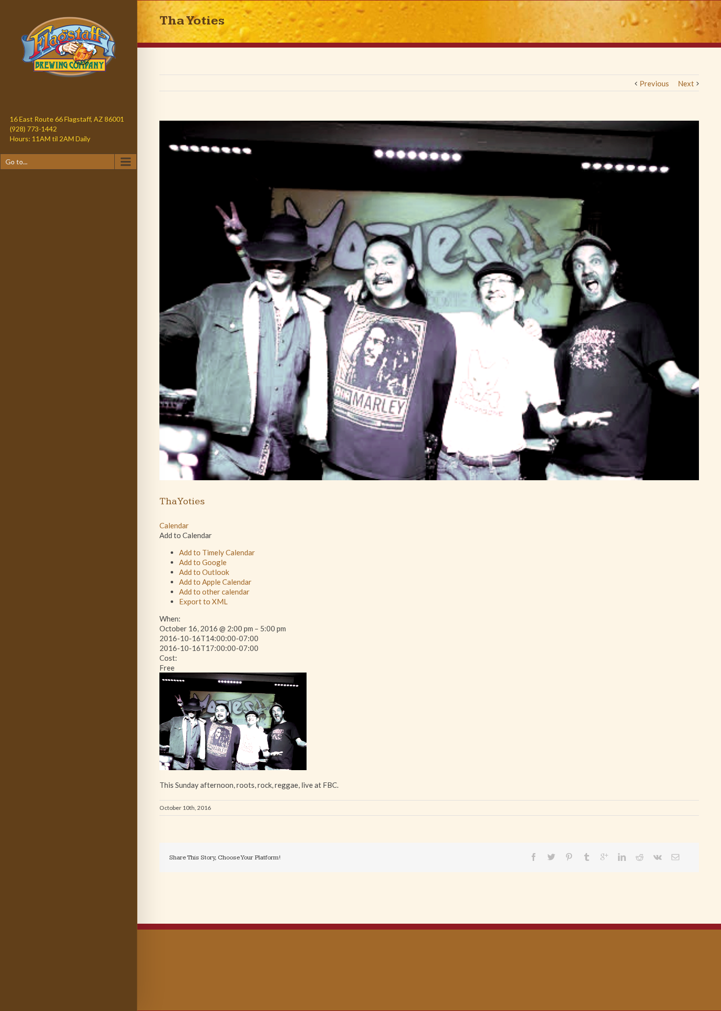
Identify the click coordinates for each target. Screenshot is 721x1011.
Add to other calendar (214, 591)
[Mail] (675, 857)
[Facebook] (534, 857)
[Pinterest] (569, 857)
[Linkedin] (622, 857)
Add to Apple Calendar (215, 581)
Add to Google (203, 562)
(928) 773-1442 (33, 129)
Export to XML (203, 601)
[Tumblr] (587, 857)
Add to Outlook (204, 572)
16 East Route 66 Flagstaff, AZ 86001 (67, 119)
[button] (185, 535)
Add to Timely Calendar (217, 552)
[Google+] (604, 857)
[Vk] (657, 857)
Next (686, 83)
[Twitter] (551, 857)
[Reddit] (640, 857)
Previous (654, 83)
